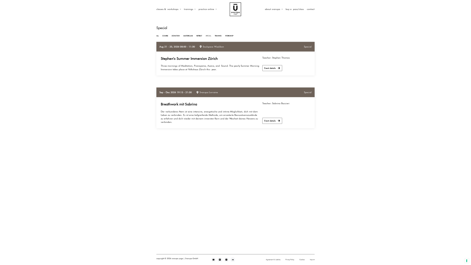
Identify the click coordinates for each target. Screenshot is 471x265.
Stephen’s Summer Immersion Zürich (189, 58)
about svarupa (272, 9)
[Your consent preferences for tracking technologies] (466, 260)
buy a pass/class (295, 9)
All (157, 36)
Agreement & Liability (273, 259)
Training (218, 36)
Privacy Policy (290, 259)
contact (311, 9)
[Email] (213, 259)
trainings (188, 9)
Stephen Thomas (281, 57)
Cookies (302, 259)
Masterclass (188, 36)
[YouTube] (220, 259)
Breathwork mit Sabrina (179, 104)
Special (208, 36)
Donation (176, 36)
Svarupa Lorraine (209, 92)
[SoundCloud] (232, 259)
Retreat (199, 36)
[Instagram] (226, 259)
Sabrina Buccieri (280, 103)
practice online (206, 9)
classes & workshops (167, 9)
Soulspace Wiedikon (213, 46)
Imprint (312, 259)
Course (165, 36)
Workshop (229, 36)
